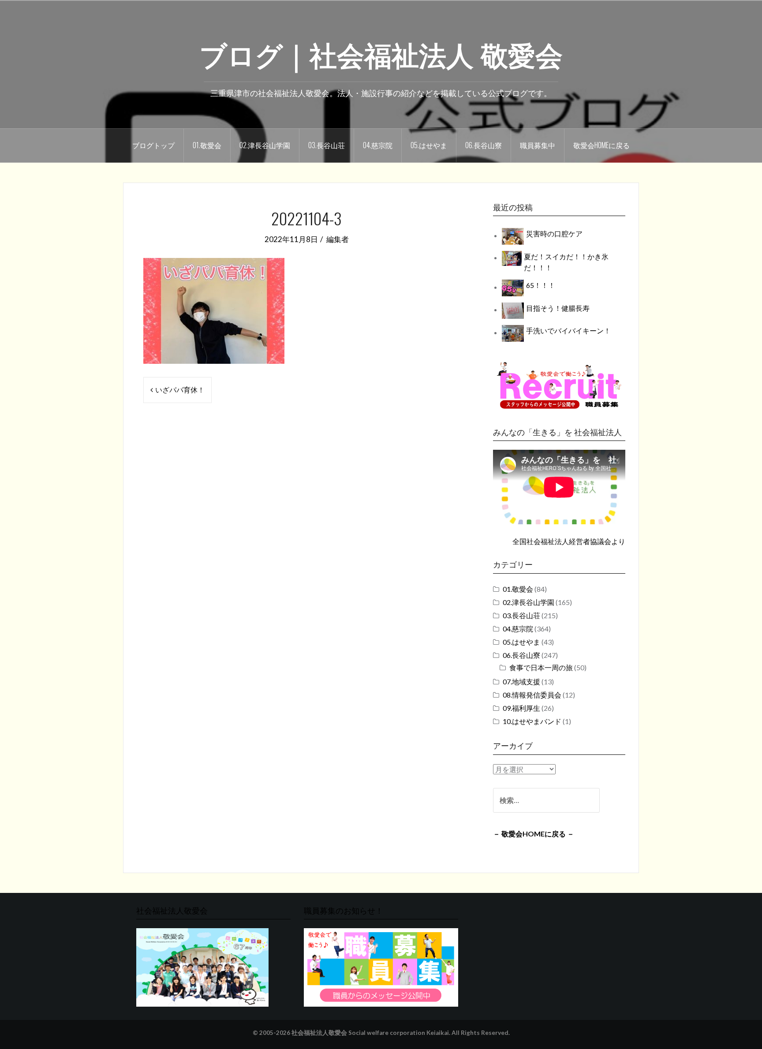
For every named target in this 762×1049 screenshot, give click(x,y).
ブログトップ (153, 145)
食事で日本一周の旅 (541, 667)
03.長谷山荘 (326, 145)
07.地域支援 (521, 681)
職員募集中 (537, 145)
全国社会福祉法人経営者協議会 (561, 541)
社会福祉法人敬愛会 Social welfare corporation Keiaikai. (370, 1032)
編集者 (337, 239)
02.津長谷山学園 (264, 145)
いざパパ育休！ (180, 389)
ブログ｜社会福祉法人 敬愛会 (381, 53)
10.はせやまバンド (532, 721)
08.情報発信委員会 (532, 695)
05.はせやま (429, 145)
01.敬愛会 (207, 145)
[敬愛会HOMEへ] (202, 967)
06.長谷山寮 (483, 145)
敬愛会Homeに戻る (601, 145)
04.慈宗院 (377, 145)
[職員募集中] (559, 385)
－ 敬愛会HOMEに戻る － (533, 833)
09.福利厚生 (521, 708)
